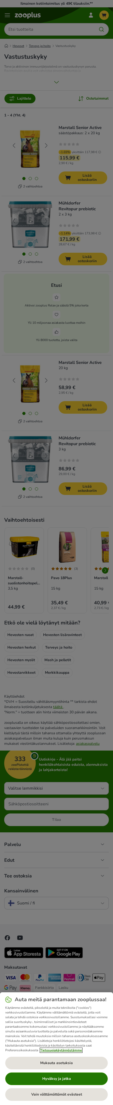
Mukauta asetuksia (56, 1062)
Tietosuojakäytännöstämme (61, 1050)
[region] (56, 1048)
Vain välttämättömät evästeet (56, 1094)
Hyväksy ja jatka (56, 1078)
